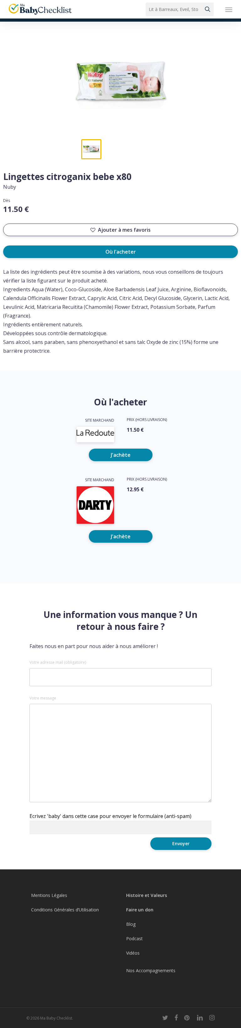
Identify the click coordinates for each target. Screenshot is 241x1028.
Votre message (42, 698)
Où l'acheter (120, 251)
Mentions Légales (49, 895)
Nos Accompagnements (150, 970)
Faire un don (139, 910)
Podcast (134, 938)
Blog (131, 924)
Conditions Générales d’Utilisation (65, 910)
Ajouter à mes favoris (124, 229)
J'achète (121, 454)
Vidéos (133, 953)
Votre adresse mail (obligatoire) (57, 662)
